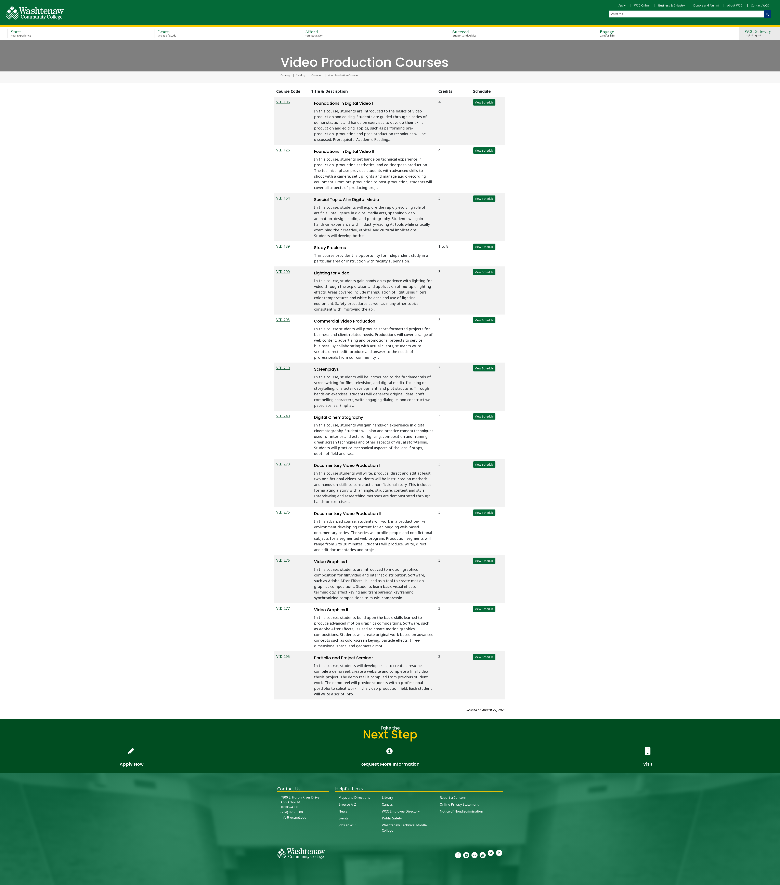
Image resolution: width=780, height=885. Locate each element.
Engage (607, 33)
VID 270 (283, 464)
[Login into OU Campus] (2, 881)
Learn (167, 33)
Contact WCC (760, 5)
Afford (314, 33)
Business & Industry (671, 5)
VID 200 (283, 271)
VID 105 (283, 101)
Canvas (387, 804)
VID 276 (283, 560)
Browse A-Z (347, 804)
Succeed (464, 33)
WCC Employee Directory (401, 811)
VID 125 (283, 150)
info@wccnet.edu (293, 817)
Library (387, 797)
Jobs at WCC (347, 825)
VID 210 (283, 367)
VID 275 (283, 512)
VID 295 (283, 656)
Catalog (285, 75)
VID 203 (283, 319)
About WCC (734, 5)
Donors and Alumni (706, 5)
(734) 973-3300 (292, 812)
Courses (316, 75)
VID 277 (283, 608)
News (342, 811)
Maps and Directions (354, 797)
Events (343, 818)
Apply (622, 5)
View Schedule (484, 102)
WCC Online (642, 5)
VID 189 (283, 246)
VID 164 (283, 198)
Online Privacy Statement (459, 804)
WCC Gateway (758, 33)
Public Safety (392, 818)
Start (21, 33)
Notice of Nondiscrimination (461, 811)
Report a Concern (453, 797)
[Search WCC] (767, 14)
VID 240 (283, 415)
